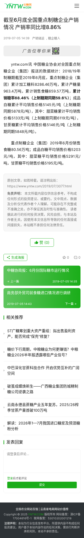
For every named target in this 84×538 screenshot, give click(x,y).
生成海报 (17, 257)
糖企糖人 (54, 38)
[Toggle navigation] (77, 6)
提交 (42, 485)
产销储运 (38, 38)
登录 (10, 478)
